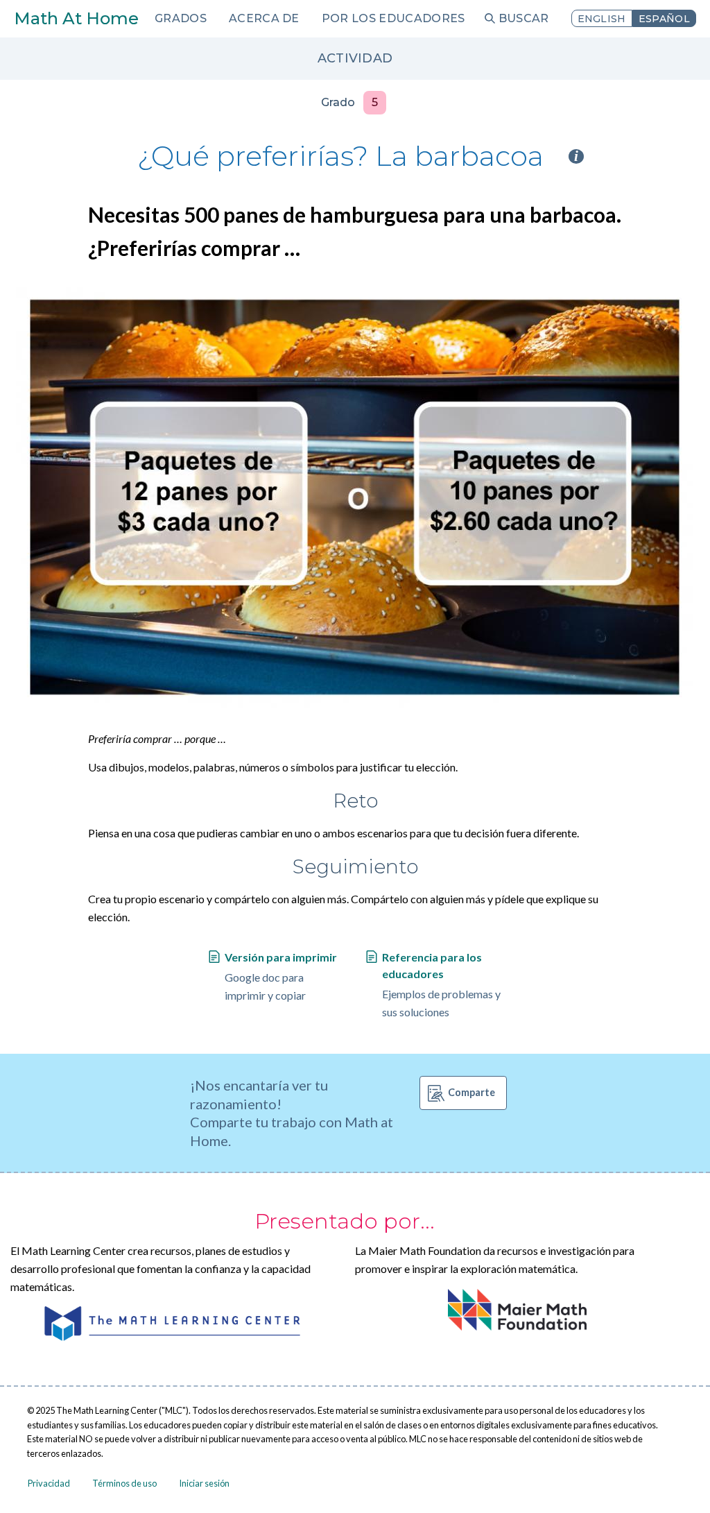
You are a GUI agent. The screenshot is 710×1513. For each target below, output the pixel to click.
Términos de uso (124, 1483)
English (602, 18)
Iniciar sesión (204, 1483)
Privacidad (49, 1483)
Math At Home (76, 18)
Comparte (471, 1092)
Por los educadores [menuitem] (393, 18)
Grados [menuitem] (181, 18)
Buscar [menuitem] (524, 18)
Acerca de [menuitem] (264, 18)
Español (664, 18)
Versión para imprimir (281, 957)
